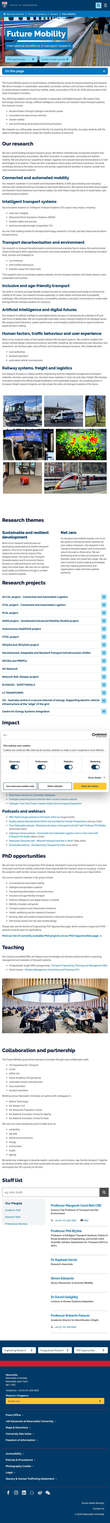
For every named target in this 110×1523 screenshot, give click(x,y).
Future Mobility (69, 14)
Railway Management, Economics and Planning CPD (52, 969)
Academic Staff (13, 1210)
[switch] (41, 767)
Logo (4, 5)
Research (54, 14)
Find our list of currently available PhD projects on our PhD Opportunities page (50, 935)
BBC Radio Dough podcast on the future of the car (34, 817)
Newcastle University (15, 14)
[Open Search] (98, 5)
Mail (86, 1220)
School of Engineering (37, 14)
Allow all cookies (89, 786)
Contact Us (98, 1508)
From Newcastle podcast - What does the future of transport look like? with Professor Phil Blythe (57, 825)
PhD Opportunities (85, 1350)
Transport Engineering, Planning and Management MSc (79, 965)
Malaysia (10, 1395)
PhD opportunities (16, 59)
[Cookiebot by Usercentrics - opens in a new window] (94, 735)
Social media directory (93, 1503)
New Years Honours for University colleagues (32, 795)
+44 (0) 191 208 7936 (65, 1220)
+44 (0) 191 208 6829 (65, 1327)
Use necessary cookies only (20, 786)
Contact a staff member (54, 59)
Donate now (14, 1401)
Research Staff (12, 1217)
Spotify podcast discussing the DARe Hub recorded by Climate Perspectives (47, 821)
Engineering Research (15, 1350)
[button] (103, 596)
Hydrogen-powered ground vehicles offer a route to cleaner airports (43, 799)
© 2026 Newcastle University (89, 1514)
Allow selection (55, 786)
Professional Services (16, 1223)
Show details (94, 777)
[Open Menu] (105, 5)
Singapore (22, 1395)
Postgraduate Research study (52, 1351)
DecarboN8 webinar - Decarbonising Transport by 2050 (37, 845)
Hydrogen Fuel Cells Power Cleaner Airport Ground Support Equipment (45, 803)
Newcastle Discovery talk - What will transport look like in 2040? (41, 840)
